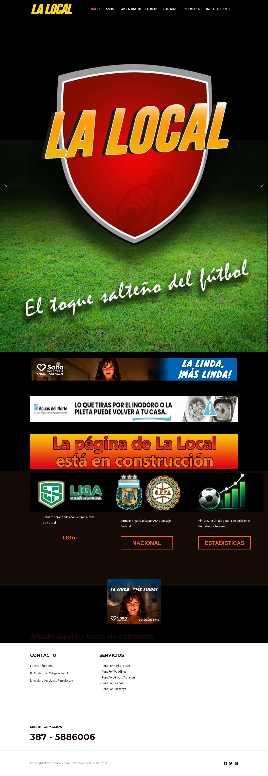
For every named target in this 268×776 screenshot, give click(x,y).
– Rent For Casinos (111, 683)
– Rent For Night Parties (115, 666)
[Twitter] (230, 763)
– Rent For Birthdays (112, 689)
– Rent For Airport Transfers (117, 677)
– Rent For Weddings (112, 672)
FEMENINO (170, 9)
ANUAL (110, 9)
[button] (233, 9)
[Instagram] (236, 763)
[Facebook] (225, 763)
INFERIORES (192, 9)
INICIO (95, 9)
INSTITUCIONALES (218, 9)
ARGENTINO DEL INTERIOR (139, 9)
